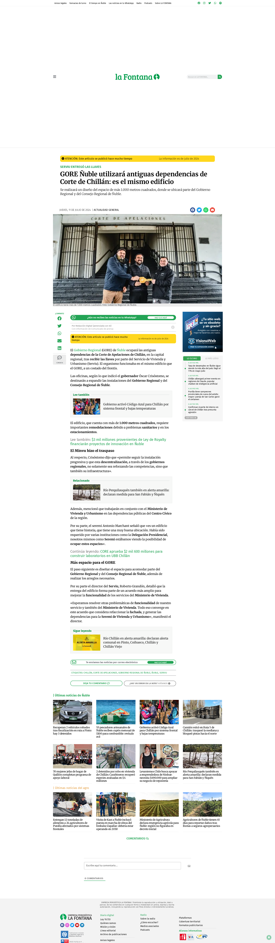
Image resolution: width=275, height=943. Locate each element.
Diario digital (107, 915)
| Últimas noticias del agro (71, 788)
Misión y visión (107, 926)
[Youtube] (77, 925)
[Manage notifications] (269, 937)
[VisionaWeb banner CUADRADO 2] (203, 351)
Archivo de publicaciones (113, 934)
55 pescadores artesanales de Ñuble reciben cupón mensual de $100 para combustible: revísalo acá (115, 732)
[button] (192, 210)
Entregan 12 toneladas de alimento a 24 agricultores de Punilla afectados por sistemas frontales (71, 824)
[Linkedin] (82, 925)
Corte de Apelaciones (105, 672)
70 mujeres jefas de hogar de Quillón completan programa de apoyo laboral (72, 774)
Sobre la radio (147, 918)
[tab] (192, 358)
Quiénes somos (108, 923)
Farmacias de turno (77, 3)
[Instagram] (204, 3)
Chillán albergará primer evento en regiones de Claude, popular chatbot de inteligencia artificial (204, 381)
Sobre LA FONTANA (163, 3)
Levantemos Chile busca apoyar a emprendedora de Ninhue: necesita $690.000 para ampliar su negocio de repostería (158, 776)
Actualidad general (122, 150)
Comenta (59, 363)
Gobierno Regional (87, 350)
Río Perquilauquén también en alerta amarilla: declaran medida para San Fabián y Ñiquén (202, 774)
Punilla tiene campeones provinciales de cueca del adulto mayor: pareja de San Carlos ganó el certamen (203, 395)
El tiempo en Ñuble (97, 3)
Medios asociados (149, 926)
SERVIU (163, 672)
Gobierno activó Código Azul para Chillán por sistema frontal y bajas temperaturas (159, 730)
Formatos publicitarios (191, 925)
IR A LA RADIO (212, 151)
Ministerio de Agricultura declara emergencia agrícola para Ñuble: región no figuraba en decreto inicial (159, 824)
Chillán (88, 672)
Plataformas (185, 917)
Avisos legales (60, 3)
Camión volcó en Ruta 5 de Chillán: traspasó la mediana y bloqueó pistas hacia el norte (201, 730)
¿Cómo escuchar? (149, 922)
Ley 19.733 (105, 919)
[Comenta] (59, 357)
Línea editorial (108, 930)
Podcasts (148, 3)
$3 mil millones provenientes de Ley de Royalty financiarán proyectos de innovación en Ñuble (118, 442)
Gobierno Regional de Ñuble (134, 672)
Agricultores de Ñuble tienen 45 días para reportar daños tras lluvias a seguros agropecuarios (201, 823)
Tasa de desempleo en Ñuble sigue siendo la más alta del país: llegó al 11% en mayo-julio (204, 368)
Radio (139, 3)
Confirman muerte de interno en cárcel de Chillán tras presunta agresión (203, 410)
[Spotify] (220, 3)
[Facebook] (199, 3)
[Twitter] (209, 3)
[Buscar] (220, 77)
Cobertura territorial (189, 921)
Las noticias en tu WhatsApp (121, 3)
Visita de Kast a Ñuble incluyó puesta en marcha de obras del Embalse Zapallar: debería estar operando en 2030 (114, 824)
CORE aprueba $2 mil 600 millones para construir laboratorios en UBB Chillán (116, 553)
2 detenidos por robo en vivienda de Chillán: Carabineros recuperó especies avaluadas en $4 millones (115, 776)
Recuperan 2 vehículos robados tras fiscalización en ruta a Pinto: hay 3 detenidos (72, 730)
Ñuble (121, 350)
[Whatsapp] (215, 3)
